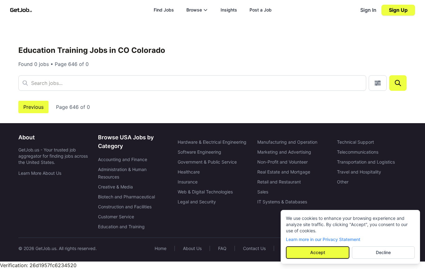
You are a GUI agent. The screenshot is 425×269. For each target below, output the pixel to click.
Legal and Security (197, 201)
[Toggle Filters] (378, 83)
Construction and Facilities (125, 206)
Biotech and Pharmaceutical (126, 196)
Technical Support (355, 142)
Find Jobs (164, 9)
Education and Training (121, 226)
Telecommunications (357, 152)
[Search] (398, 83)
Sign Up (398, 10)
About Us (192, 248)
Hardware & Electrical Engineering (212, 142)
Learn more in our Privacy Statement (323, 239)
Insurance (188, 181)
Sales (262, 191)
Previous (33, 107)
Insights (229, 9)
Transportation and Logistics (366, 162)
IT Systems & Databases (282, 201)
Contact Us (254, 248)
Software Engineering (199, 152)
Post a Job (261, 9)
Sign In (368, 10)
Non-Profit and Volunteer (282, 162)
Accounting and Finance (122, 159)
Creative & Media (115, 186)
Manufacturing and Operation (287, 142)
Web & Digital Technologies (205, 191)
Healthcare (189, 171)
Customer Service (116, 216)
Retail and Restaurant (279, 181)
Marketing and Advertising (284, 152)
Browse (194, 9)
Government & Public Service (207, 162)
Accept (317, 252)
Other (342, 181)
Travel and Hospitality (359, 171)
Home (160, 248)
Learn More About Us (39, 173)
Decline (383, 252)
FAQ (222, 248)
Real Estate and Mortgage (283, 171)
